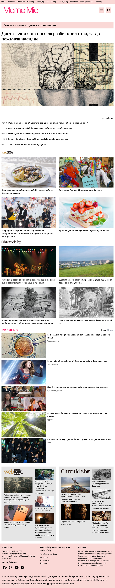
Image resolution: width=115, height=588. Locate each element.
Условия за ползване (48, 554)
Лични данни (45, 557)
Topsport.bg (51, 2)
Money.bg (40, 2)
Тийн (49, 442)
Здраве (50, 419)
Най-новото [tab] (107, 118)
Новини (43, 563)
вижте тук (101, 563)
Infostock (74, 2)
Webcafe (11, 2)
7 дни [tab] (103, 330)
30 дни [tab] (110, 330)
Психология (52, 364)
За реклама (45, 560)
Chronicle (21, 2)
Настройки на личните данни (91, 565)
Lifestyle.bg (63, 2)
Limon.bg (98, 2)
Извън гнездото (54, 390)
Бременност (53, 341)
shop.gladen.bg (86, 2)
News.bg (30, 2)
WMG (3, 2)
